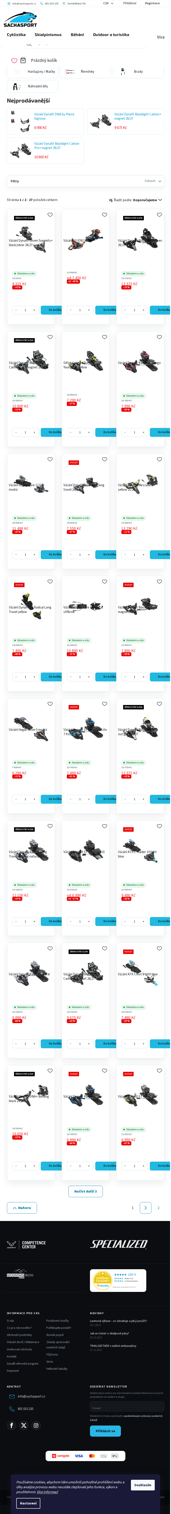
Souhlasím (142, 1485)
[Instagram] (36, 1425)
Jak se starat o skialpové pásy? (109, 1333)
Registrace (152, 3)
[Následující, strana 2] (145, 1208)
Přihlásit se (105, 1431)
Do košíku (55, 310)
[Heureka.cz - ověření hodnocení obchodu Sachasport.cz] (118, 1280)
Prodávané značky (57, 1321)
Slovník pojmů (55, 1335)
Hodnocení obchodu (19, 1349)
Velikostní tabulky (56, 1369)
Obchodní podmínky (19, 1335)
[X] (23, 1425)
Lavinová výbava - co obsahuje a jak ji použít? (118, 1321)
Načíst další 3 (85, 1191)
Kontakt (11, 1357)
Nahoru (24, 1207)
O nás (10, 1321)
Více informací (47, 1492)
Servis (49, 1362)
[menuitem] (16, 34)
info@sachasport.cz (31, 1396)
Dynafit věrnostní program (23, 1364)
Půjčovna (52, 1355)
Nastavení (28, 1503)
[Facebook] (11, 1425)
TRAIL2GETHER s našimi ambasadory (113, 1346)
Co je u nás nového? (19, 1328)
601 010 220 (25, 1409)
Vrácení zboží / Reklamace (23, 1342)
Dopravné (13, 1371)
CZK (106, 3)
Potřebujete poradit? (58, 1328)
